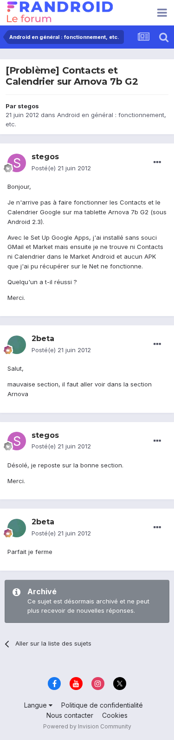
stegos (28, 106)
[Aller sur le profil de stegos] (16, 163)
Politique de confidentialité (102, 705)
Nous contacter (69, 715)
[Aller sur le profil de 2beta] (16, 345)
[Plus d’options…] (157, 162)
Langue (36, 705)
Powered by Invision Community (87, 726)
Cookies (115, 715)
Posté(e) (61, 168)
